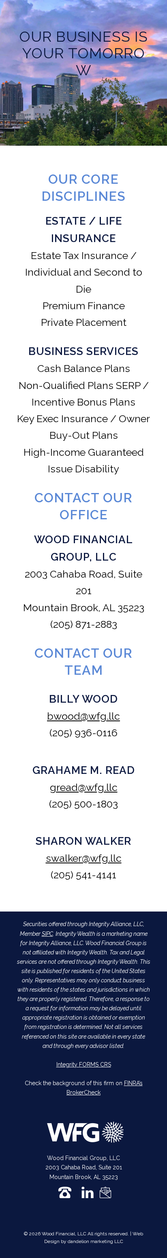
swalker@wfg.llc (84, 858)
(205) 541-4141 (83, 875)
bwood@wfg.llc (83, 716)
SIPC (47, 934)
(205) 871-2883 (83, 624)
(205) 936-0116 (83, 733)
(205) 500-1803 (83, 804)
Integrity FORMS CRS (83, 1064)
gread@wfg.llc (84, 787)
